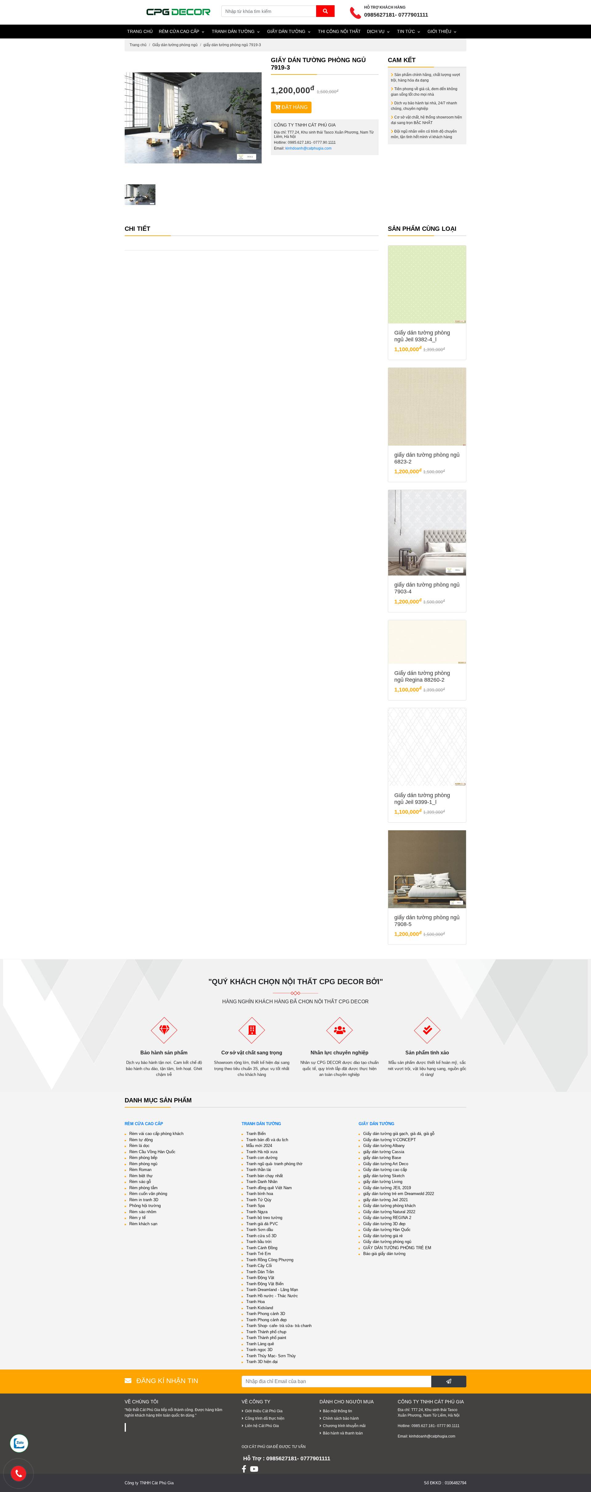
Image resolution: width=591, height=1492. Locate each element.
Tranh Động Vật (260, 1277)
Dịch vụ (375, 31)
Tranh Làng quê (260, 1344)
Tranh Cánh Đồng (261, 1247)
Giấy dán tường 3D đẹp (384, 1223)
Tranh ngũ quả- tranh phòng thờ (274, 1163)
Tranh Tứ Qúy (258, 1199)
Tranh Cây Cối (259, 1265)
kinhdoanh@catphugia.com (308, 148)
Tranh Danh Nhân (261, 1181)
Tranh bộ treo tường (264, 1217)
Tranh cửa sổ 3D (261, 1235)
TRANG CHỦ (140, 31)
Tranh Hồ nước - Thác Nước (272, 1295)
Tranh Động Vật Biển (264, 1283)
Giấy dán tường (286, 31)
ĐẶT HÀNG (294, 107)
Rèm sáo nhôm (142, 1211)
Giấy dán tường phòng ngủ (175, 45)
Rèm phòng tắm (143, 1187)
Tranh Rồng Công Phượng (269, 1259)
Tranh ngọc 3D (259, 1349)
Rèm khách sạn (143, 1223)
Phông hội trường (145, 1205)
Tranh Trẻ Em (258, 1253)
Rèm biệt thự (141, 1175)
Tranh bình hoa (259, 1193)
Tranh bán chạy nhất (264, 1175)
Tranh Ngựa (256, 1211)
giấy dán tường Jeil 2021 (385, 1199)
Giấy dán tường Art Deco (385, 1163)
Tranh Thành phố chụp (266, 1332)
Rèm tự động (141, 1139)
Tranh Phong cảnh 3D (265, 1313)
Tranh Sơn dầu (259, 1229)
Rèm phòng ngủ (143, 1163)
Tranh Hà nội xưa (261, 1151)
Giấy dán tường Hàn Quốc (387, 1229)
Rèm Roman (140, 1169)
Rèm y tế (137, 1217)
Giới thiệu (439, 31)
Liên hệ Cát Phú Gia (262, 1426)
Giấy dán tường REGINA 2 (387, 1217)
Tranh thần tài (258, 1169)
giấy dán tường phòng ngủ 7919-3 (232, 45)
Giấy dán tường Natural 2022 (389, 1211)
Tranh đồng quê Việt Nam (269, 1187)
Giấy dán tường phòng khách (389, 1205)
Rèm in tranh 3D (143, 1199)
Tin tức (406, 31)
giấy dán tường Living (382, 1181)
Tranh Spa (255, 1205)
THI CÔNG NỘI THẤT (339, 31)
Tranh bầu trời (258, 1241)
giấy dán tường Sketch (383, 1175)
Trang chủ (138, 45)
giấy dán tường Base (382, 1157)
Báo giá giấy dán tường (384, 1253)
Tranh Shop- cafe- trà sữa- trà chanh (279, 1325)
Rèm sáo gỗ (140, 1181)
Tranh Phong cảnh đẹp (266, 1320)
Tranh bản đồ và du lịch (267, 1139)
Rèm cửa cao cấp (179, 31)
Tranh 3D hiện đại (262, 1361)
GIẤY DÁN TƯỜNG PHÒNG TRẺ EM (397, 1247)
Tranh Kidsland (259, 1308)
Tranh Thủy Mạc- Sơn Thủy (271, 1356)
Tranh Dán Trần (260, 1271)
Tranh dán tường (233, 31)
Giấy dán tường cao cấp (385, 1169)
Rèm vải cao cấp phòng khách (156, 1133)
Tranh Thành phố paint (266, 1337)
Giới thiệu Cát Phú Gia (264, 1411)
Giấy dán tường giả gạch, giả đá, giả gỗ (398, 1133)
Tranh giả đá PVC (262, 1223)
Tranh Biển (256, 1133)
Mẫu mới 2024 (259, 1145)
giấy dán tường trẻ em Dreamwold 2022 (398, 1193)
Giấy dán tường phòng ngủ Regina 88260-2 (422, 676)
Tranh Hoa (255, 1301)
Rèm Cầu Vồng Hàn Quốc (152, 1151)
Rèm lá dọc (139, 1145)
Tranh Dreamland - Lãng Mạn (272, 1289)
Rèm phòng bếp (143, 1157)
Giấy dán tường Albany (384, 1145)
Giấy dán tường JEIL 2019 (387, 1187)
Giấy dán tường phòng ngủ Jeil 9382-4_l (422, 336)
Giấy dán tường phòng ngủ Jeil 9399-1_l (422, 798)
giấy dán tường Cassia (383, 1151)
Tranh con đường (261, 1157)
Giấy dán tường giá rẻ (383, 1235)
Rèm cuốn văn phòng (148, 1193)
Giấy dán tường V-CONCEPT (389, 1139)
